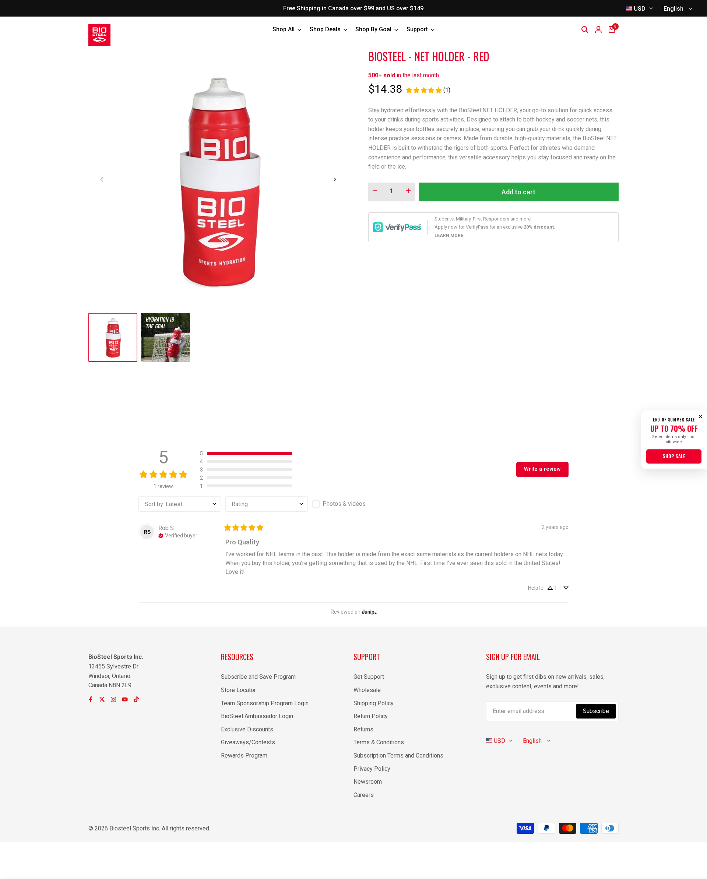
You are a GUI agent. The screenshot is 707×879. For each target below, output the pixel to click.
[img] (177, 535)
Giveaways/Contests (248, 742)
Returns (363, 729)
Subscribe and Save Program (258, 676)
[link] (427, 90)
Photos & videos (344, 503)
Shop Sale (673, 456)
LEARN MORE (449, 235)
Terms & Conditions (379, 742)
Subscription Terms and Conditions (398, 755)
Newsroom (368, 781)
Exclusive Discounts (247, 729)
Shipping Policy (374, 703)
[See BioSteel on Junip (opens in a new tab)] (369, 611)
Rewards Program (244, 755)
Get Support (369, 676)
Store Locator (238, 689)
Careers (364, 794)
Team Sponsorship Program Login (265, 703)
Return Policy (371, 716)
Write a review (542, 469)
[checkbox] (353, 503)
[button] (246, 453)
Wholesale (367, 689)
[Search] (584, 29)
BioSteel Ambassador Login (257, 716)
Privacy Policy (372, 768)
